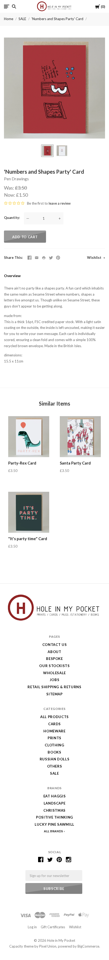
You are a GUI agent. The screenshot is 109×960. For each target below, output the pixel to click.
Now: (10, 195)
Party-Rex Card (22, 463)
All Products (54, 717)
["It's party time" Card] (28, 512)
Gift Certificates (53, 927)
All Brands (53, 831)
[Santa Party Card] (80, 436)
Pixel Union (47, 946)
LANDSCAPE (55, 803)
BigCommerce (88, 946)
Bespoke (54, 658)
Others (54, 766)
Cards (54, 724)
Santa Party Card (75, 463)
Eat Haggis (54, 796)
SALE (22, 19)
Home (8, 19)
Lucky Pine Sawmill (54, 824)
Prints (54, 738)
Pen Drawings (16, 178)
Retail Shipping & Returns (54, 687)
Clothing (54, 745)
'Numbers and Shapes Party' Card (57, 19)
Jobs (55, 680)
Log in (32, 927)
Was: (9, 188)
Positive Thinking (54, 817)
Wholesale (54, 673)
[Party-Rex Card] (28, 436)
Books (54, 752)
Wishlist (94, 257)
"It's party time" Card (27, 538)
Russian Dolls (54, 759)
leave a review (60, 203)
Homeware (54, 731)
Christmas (54, 810)
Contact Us (54, 644)
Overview (12, 275)
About (54, 652)
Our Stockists (54, 666)
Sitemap (54, 694)
